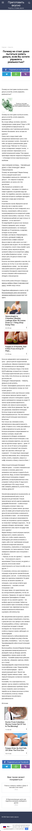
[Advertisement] (16, 29)
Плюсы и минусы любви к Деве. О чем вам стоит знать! (15, 283)
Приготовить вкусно (16, 4)
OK (26, 828)
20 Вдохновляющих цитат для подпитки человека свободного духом (15, 293)
